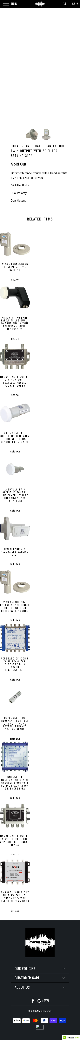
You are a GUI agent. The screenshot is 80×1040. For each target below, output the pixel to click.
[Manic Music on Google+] (40, 1001)
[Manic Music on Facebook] (33, 1001)
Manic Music (44, 1011)
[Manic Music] (40, 4)
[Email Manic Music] (47, 1001)
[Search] (64, 3)
